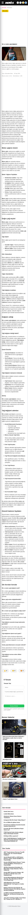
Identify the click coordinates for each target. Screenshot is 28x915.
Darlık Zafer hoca (8, 811)
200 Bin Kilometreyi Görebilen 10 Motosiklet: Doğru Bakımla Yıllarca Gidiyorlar (13, 869)
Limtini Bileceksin (9, 814)
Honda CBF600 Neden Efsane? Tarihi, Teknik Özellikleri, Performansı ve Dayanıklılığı (14, 864)
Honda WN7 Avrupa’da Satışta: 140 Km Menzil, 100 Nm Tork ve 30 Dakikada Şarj (13, 874)
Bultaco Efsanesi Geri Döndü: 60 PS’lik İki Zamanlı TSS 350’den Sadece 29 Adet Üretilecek (14, 889)
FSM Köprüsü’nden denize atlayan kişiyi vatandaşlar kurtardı (13, 833)
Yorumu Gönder (14, 706)
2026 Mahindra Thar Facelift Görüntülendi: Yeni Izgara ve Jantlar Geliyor (14, 884)
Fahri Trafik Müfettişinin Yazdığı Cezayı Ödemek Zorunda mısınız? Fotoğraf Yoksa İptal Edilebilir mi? (14, 840)
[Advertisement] (14, 28)
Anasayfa (4, 7)
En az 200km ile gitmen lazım (12, 822)
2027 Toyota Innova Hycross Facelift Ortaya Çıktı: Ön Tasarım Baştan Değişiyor (14, 853)
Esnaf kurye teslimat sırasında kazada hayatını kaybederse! (14, 825)
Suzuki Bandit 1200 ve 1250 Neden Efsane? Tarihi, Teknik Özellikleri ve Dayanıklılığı (14, 859)
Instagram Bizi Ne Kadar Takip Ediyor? (15, 820)
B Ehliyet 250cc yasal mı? (11, 836)
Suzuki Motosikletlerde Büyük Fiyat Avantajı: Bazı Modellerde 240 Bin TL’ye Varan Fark (14, 879)
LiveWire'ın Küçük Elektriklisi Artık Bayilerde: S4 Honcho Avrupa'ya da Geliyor (14, 894)
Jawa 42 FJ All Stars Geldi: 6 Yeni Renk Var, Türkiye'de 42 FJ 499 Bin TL (15, 898)
